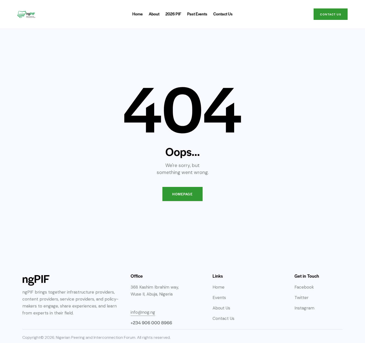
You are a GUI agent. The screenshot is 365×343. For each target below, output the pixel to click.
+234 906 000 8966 (151, 322)
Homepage (182, 194)
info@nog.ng (143, 312)
